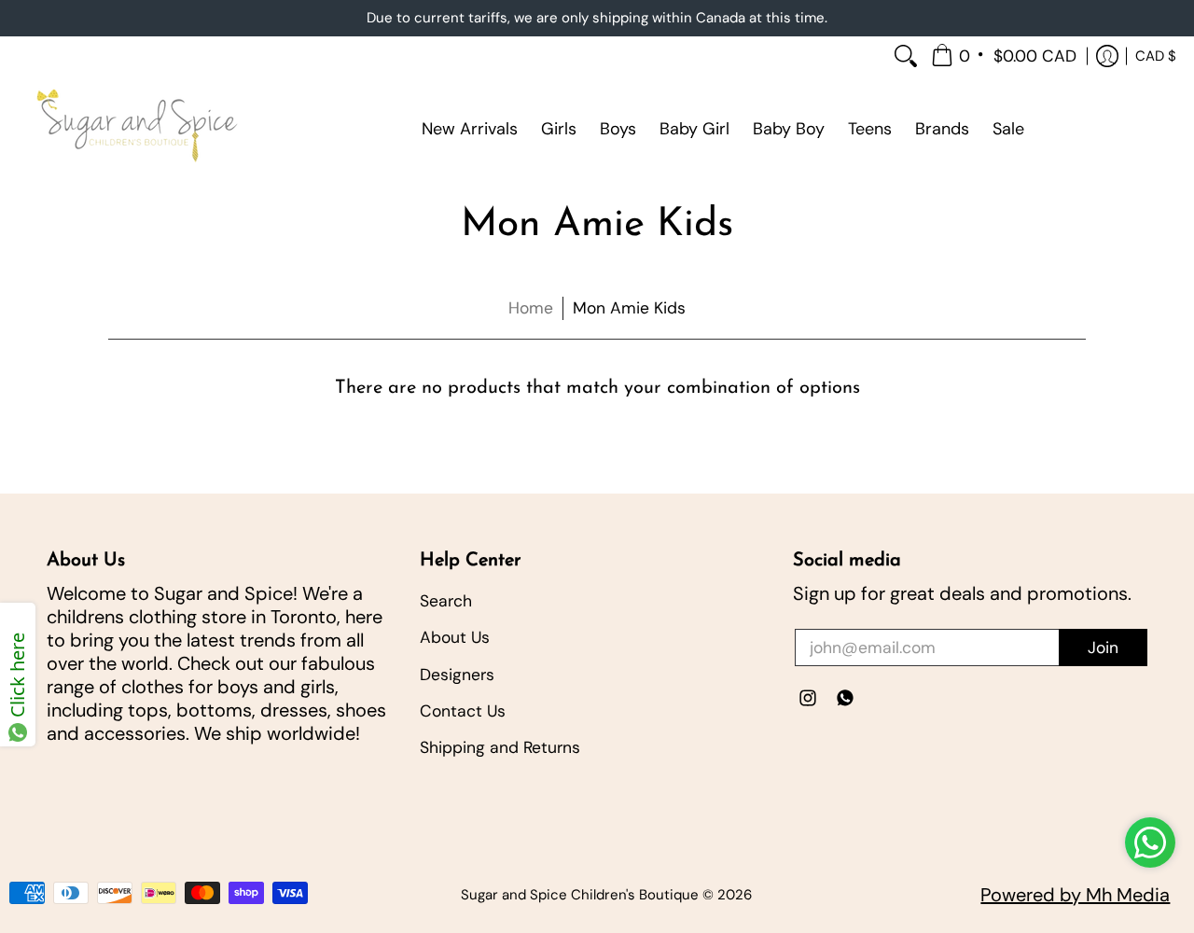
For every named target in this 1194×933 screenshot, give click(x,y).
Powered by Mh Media (1075, 895)
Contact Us (463, 711)
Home (530, 308)
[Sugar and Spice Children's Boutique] (135, 129)
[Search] (906, 56)
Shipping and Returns (500, 747)
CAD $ (1155, 55)
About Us (455, 637)
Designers (457, 674)
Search (446, 601)
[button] (1005, 56)
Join (1103, 647)
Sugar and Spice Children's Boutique (580, 894)
